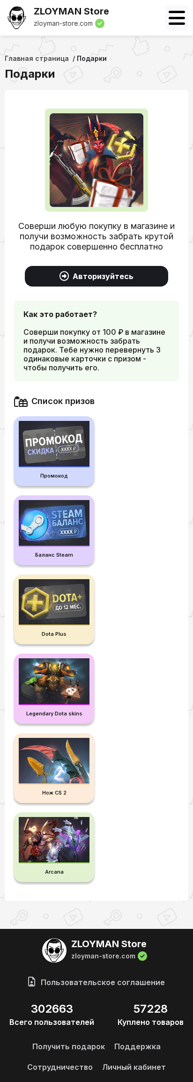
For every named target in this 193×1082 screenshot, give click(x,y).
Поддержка (137, 1046)
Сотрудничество (60, 1067)
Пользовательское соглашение (102, 982)
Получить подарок (68, 1046)
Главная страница (37, 58)
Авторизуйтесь (103, 276)
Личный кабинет (134, 1067)
